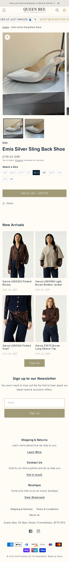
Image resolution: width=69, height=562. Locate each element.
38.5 (36, 172)
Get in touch (34, 474)
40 (5, 180)
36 (6, 173)
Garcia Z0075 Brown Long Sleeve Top (47, 347)
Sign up (35, 413)
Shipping (19, 160)
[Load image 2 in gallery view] (34, 128)
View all (34, 363)
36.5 (13, 173)
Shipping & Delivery (22, 509)
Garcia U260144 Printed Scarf (17, 347)
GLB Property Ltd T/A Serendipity (31, 556)
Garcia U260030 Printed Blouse (17, 283)
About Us (34, 515)
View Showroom (34, 497)
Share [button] (9, 203)
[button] (4, 10)
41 (11, 179)
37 (29, 173)
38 (44, 172)
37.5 (21, 173)
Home (6, 27)
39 (60, 173)
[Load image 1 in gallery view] (13, 128)
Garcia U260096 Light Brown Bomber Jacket (48, 283)
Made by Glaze (55, 556)
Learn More (34, 452)
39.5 (52, 173)
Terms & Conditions (47, 509)
